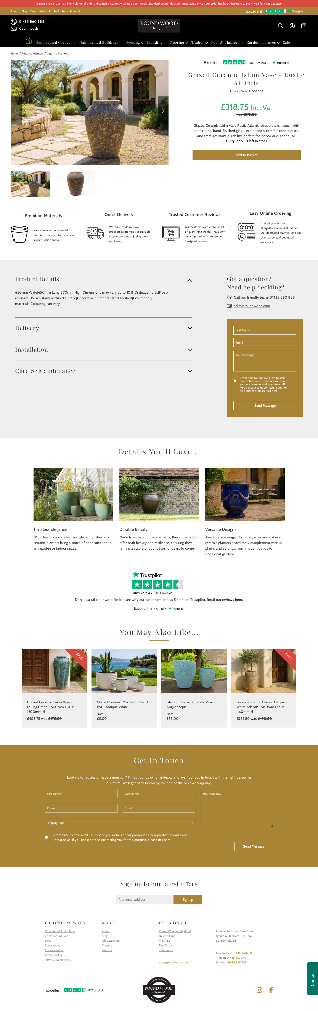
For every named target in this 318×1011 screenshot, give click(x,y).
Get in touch (28, 28)
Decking (132, 42)
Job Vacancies (110, 940)
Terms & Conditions (57, 959)
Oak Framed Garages (53, 42)
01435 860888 (237, 962)
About (15, 11)
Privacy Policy (54, 955)
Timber (197, 42)
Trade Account (71, 11)
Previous (16, 110)
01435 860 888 (31, 21)
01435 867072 (236, 957)
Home (15, 53)
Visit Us (107, 950)
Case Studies (38, 11)
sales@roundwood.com (252, 306)
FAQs (48, 940)
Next (163, 110)
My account (52, 945)
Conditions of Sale (56, 935)
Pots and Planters (33, 53)
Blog (24, 11)
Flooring (177, 42)
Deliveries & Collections (60, 931)
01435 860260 (242, 953)
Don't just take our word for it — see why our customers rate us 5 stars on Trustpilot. (159, 600)
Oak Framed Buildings (99, 42)
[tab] (103, 279)
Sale (286, 42)
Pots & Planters (225, 42)
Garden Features (261, 42)
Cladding (155, 42)
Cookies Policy (54, 950)
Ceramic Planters (57, 53)
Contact (54, 11)
